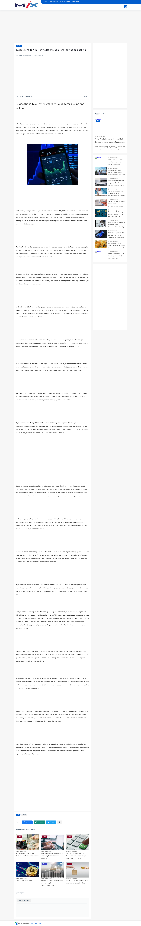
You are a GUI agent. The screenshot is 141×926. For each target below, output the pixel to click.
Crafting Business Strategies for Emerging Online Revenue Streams (52, 856)
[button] (27, 822)
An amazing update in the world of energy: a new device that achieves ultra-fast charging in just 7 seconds (116, 235)
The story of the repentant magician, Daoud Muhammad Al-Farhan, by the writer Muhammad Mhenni (116, 225)
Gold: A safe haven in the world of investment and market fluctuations (110, 140)
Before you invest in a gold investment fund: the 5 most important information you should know (116, 256)
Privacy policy (54, 1)
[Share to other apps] (59, 822)
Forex (18, 46)
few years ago (101, 136)
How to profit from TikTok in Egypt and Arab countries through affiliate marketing (116, 194)
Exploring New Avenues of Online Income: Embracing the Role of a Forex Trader (76, 856)
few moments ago (22, 851)
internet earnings (36, 923)
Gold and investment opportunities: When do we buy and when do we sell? (116, 246)
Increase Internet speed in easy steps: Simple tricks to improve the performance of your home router (116, 183)
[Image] (101, 161)
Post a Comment (24, 900)
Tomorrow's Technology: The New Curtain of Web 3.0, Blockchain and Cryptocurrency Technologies (116, 214)
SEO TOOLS (75, 1)
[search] (125, 6)
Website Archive (65, 1)
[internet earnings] (27, 5)
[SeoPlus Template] (16, 923)
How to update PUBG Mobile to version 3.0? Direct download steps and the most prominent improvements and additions (116, 173)
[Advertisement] (70, 26)
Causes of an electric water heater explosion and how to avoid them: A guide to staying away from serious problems (116, 204)
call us (45, 1)
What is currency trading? (25, 880)
